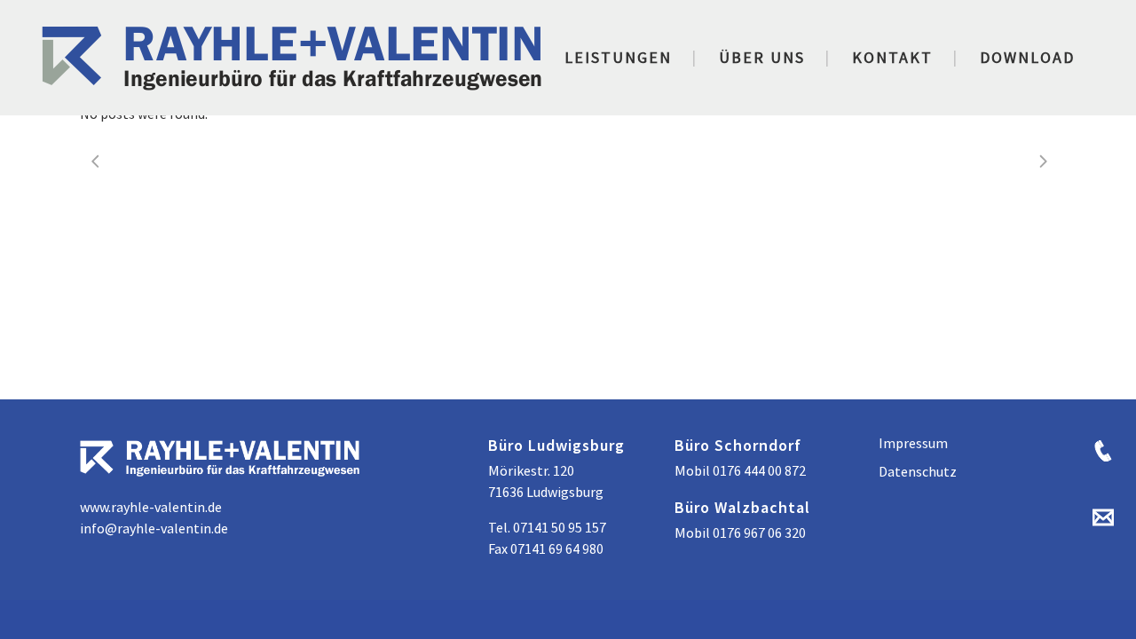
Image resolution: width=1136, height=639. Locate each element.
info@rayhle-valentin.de (154, 528)
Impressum (913, 443)
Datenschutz (918, 471)
